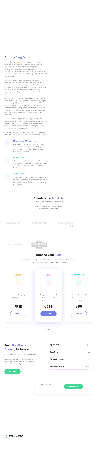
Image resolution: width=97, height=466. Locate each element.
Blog (62, 452)
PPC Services (82, 449)
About (63, 445)
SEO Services (82, 445)
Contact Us (65, 449)
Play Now (12, 371)
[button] (46, 329)
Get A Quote (82, 439)
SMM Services (82, 452)
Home (63, 439)
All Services (82, 442)
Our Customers (66, 442)
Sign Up (18, 314)
